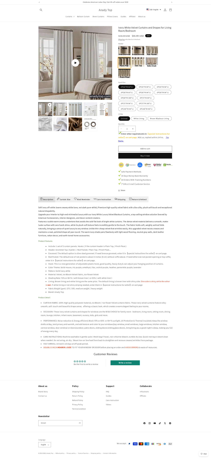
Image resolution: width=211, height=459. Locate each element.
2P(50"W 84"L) (145, 92)
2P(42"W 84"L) (145, 87)
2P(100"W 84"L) (127, 109)
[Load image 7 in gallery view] (75, 124)
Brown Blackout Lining (159, 118)
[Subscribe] (79, 423)
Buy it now (145, 156)
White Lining (139, 118)
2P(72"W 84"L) (146, 98)
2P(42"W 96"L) (163, 87)
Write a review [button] (125, 362)
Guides (108, 396)
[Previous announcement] (39, 2)
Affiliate (143, 396)
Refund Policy (77, 400)
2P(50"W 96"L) (163, 92)
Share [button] (123, 190)
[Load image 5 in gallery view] (45, 124)
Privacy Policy (77, 404)
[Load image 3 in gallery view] (90, 109)
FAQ (107, 392)
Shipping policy (96, 453)
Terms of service (83, 453)
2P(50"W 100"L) (127, 98)
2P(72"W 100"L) (145, 103)
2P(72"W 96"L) (127, 103)
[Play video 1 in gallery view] (45, 109)
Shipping (121, 39)
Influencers (144, 392)
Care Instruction (112, 400)
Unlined (124, 118)
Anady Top (50, 453)
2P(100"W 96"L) (146, 109)
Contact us (42, 396)
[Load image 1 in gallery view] (60, 109)
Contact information (109, 453)
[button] (41, 10)
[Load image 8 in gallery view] (90, 124)
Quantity (121, 124)
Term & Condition (79, 409)
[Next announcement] (171, 2)
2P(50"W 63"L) (127, 92)
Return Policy (77, 396)
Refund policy (60, 453)
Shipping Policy (78, 392)
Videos (108, 404)
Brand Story (43, 392)
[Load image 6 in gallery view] (60, 124)
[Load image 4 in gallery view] (105, 109)
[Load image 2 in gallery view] (75, 109)
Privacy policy (71, 453)
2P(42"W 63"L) (127, 87)
